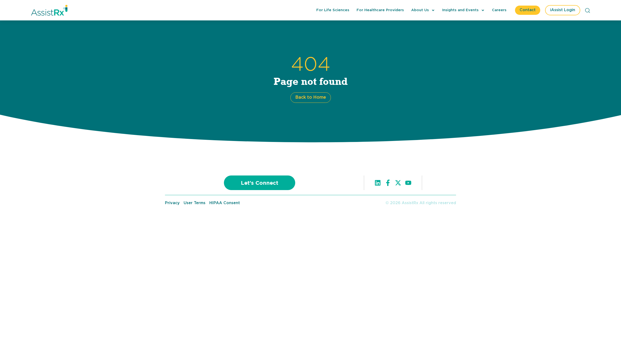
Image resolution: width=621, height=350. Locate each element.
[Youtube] (408, 183)
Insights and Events (460, 10)
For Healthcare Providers (380, 10)
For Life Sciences (332, 10)
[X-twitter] (398, 183)
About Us (420, 10)
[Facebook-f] (388, 183)
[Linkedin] (378, 183)
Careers (499, 10)
